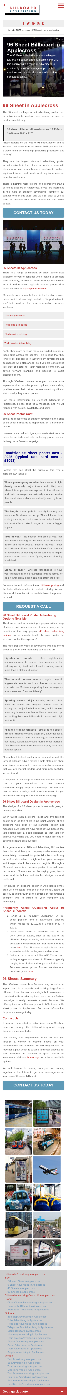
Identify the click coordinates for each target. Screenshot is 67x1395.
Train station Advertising (17, 343)
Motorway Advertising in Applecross (27, 1334)
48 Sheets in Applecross (21, 1288)
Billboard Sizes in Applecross (24, 1281)
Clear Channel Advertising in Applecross (30, 1302)
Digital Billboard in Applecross (24, 1330)
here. (20, 947)
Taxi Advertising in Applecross (24, 1359)
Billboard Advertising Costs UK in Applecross (30, 1295)
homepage (33, 1057)
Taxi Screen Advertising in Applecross (28, 1373)
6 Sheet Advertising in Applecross (26, 1284)
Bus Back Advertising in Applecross (27, 1376)
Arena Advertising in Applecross (25, 1345)
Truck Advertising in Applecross (25, 1366)
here (30, 971)
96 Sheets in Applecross (21, 1291)
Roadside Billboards (15, 324)
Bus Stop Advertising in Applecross (27, 1316)
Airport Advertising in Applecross (26, 1341)
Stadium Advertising (15, 334)
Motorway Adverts (14, 315)
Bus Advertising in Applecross (24, 1362)
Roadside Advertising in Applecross (27, 1323)
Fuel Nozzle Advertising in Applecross (29, 1384)
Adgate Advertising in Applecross (26, 1352)
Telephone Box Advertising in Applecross (30, 1327)
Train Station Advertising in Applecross (29, 1337)
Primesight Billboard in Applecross (27, 1306)
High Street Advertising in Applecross (28, 1309)
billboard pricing (50, 585)
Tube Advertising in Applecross (25, 1320)
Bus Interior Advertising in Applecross (28, 1380)
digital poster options (34, 288)
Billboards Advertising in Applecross (25, 1274)
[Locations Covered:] (4, 5)
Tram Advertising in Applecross (25, 1348)
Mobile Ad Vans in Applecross (24, 1369)
